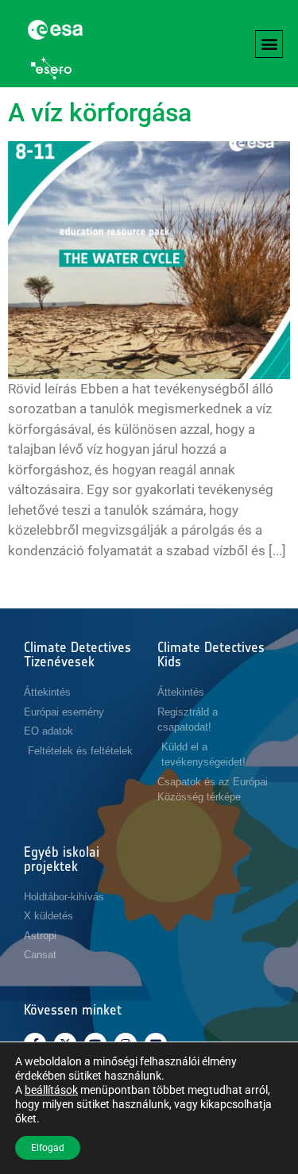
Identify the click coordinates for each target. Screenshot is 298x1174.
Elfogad (47, 1147)
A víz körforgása (100, 113)
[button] (269, 44)
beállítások (51, 1090)
